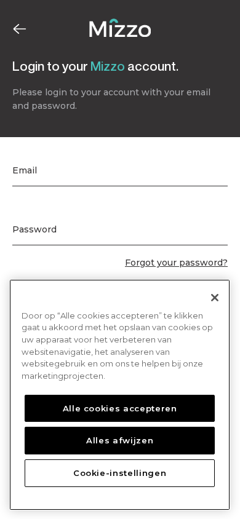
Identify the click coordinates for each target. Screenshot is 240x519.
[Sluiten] (214, 297)
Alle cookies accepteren (120, 408)
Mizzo (107, 66)
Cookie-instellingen (119, 473)
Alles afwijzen (119, 440)
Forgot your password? (176, 262)
